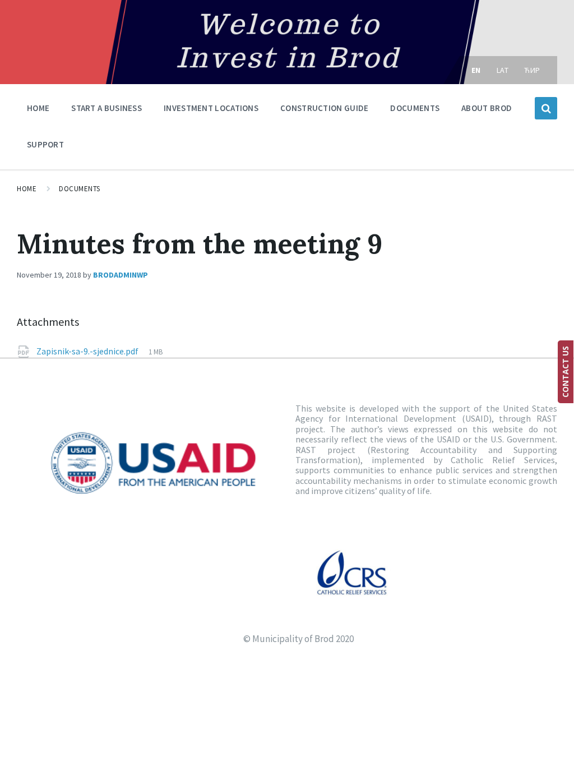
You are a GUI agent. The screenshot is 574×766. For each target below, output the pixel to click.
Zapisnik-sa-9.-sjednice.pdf (88, 351)
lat (503, 70)
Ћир (532, 70)
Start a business (106, 108)
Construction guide (324, 108)
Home (38, 108)
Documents (414, 108)
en (476, 70)
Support (45, 144)
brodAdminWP (120, 275)
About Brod (486, 108)
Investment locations (211, 108)
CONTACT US (565, 372)
